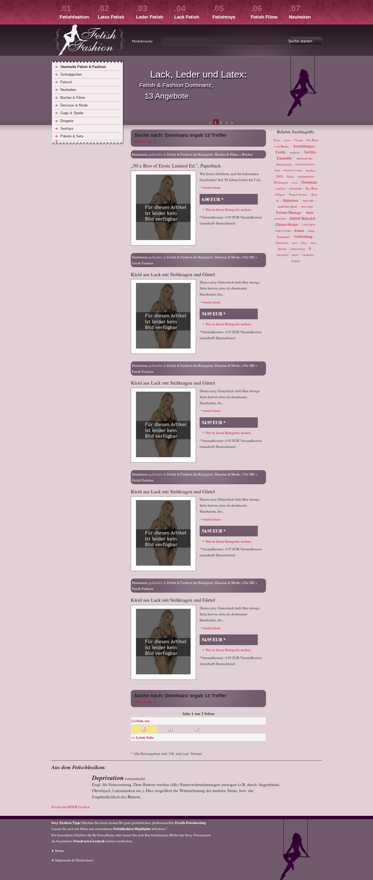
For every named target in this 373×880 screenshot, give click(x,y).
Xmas (291, 176)
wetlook (295, 152)
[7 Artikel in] (87, 141)
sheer (310, 212)
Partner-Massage (289, 212)
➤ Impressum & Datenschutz (72, 860)
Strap (277, 170)
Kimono (295, 261)
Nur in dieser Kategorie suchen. (229, 209)
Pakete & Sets (72, 136)
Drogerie (66, 121)
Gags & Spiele (71, 113)
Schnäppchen (71, 74)
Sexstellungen (304, 145)
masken (311, 170)
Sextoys (66, 128)
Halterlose (291, 200)
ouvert (287, 140)
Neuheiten (300, 12)
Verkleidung (304, 236)
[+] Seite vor (140, 720)
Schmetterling (298, 249)
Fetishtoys (223, 12)
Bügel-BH (308, 200)
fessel (295, 182)
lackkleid (281, 188)
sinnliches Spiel (287, 206)
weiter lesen (212, 187)
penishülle (296, 188)
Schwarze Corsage (293, 170)
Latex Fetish (111, 12)
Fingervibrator (298, 194)
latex (295, 243)
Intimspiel (283, 237)
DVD (279, 176)
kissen (300, 230)
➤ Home (57, 850)
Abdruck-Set (305, 158)
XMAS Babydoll (302, 218)
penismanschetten (305, 164)
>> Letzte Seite (142, 737)
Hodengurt (281, 182)
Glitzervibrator (287, 224)
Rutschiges (283, 255)
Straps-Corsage (283, 231)
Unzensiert (308, 255)
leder (312, 231)
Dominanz (309, 182)
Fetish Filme (264, 12)
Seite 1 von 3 (145, 141)
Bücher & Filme (72, 98)
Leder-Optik (309, 225)
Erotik (281, 151)
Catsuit (299, 140)
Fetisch (66, 82)
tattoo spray (307, 206)
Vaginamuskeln (306, 176)
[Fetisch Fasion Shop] (89, 41)
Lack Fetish (186, 12)
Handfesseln (284, 164)
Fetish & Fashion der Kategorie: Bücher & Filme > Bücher (210, 154)
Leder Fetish (149, 12)
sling (304, 243)
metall (295, 255)
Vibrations (282, 243)
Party (277, 140)
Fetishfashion (74, 12)
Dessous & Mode (74, 105)
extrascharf (280, 218)
